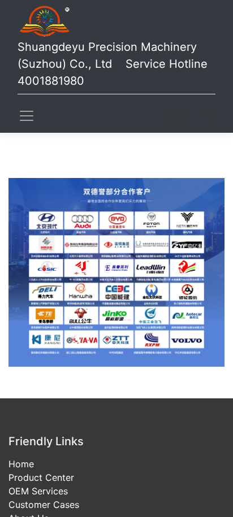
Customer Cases (43, 504)
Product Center (41, 477)
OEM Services (38, 491)
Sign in (189, 116)
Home (21, 464)
